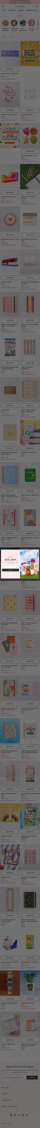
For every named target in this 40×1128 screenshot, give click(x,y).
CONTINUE (11, 570)
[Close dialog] (38, 551)
